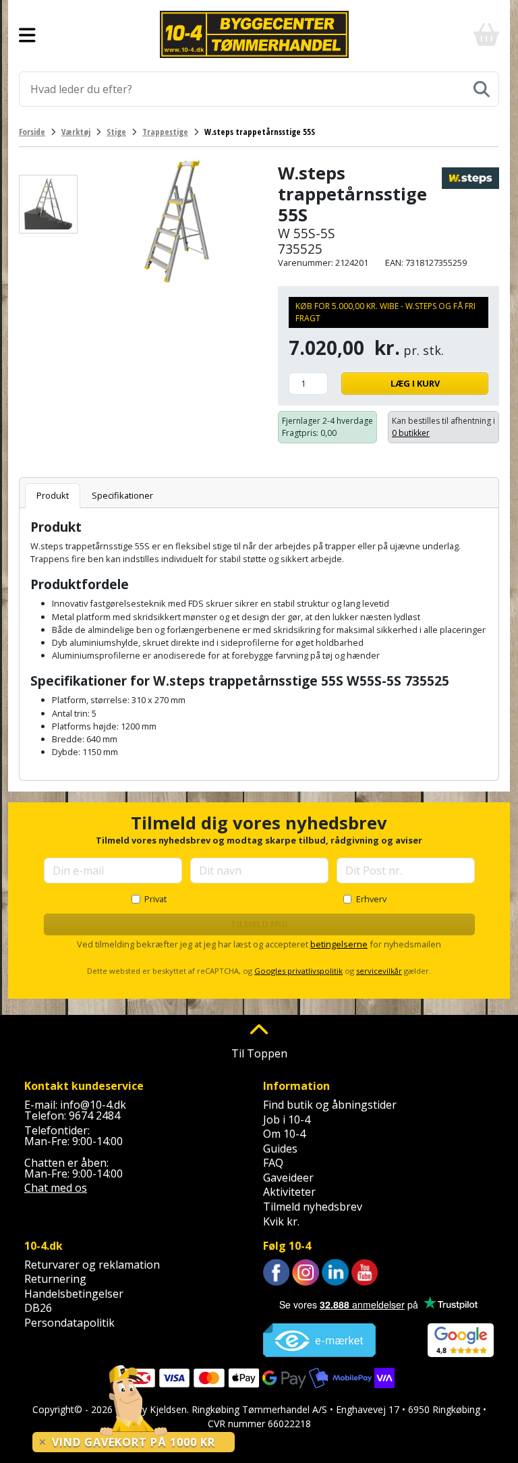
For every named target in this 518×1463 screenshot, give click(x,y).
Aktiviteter (289, 1191)
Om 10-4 (284, 1133)
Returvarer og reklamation (92, 1264)
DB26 (38, 1307)
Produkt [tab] (52, 495)
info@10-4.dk (93, 1104)
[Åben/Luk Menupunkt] (27, 34)
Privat (155, 899)
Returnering (55, 1278)
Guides (280, 1148)
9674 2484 (94, 1115)
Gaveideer (288, 1177)
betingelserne (339, 944)
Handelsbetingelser (73, 1293)
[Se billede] (48, 204)
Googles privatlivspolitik (298, 971)
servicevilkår (379, 971)
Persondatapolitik (69, 1322)
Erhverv (371, 899)
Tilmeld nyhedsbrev (312, 1206)
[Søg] (481, 89)
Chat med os (55, 1187)
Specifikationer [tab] (122, 495)
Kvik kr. (281, 1221)
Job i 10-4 (286, 1119)
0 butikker (411, 433)
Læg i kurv (415, 383)
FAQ (273, 1162)
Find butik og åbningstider (330, 1104)
